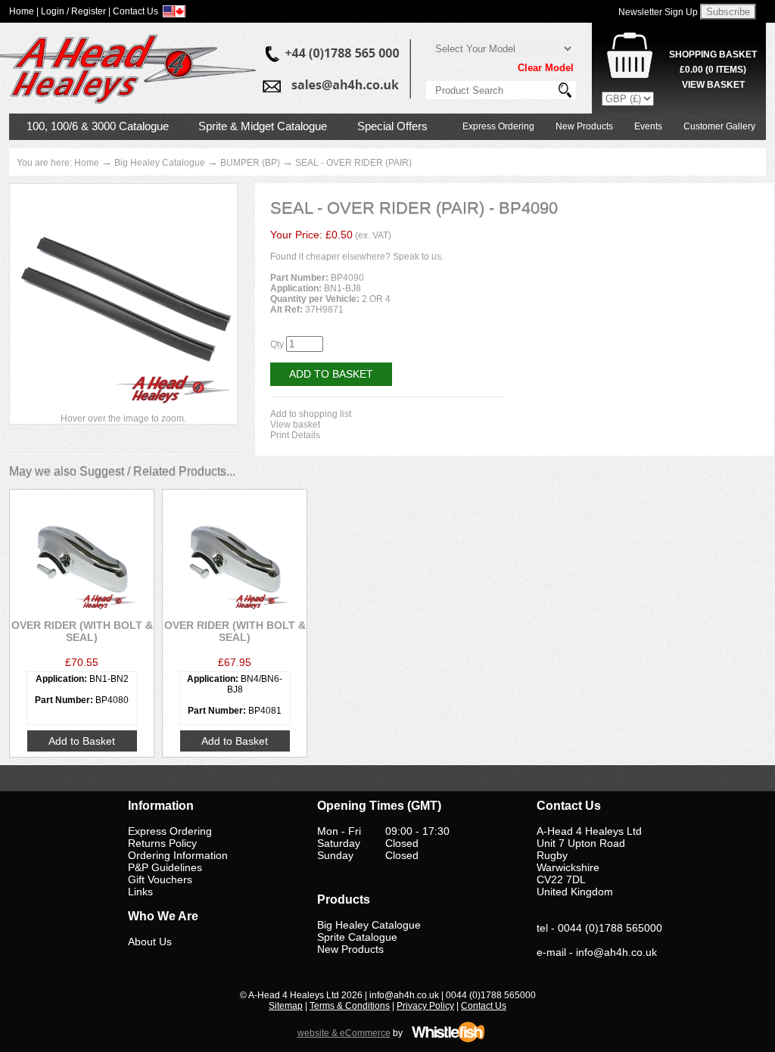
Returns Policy (162, 843)
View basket (295, 424)
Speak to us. (418, 256)
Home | (24, 11)
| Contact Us (133, 11)
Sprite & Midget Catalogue (262, 126)
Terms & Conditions (350, 1006)
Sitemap (286, 1006)
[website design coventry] (448, 1040)
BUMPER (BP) (250, 162)
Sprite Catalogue (357, 937)
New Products (584, 126)
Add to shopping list (310, 414)
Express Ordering (498, 126)
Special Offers (392, 126)
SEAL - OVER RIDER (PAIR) (353, 162)
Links (140, 891)
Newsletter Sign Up (658, 12)
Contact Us (483, 1006)
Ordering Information (178, 855)
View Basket (713, 84)
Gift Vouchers (160, 879)
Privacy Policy (425, 1006)
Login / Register (73, 11)
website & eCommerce (344, 1033)
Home (86, 162)
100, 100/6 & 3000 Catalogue (97, 126)
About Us (150, 941)
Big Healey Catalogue (159, 162)
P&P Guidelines (165, 867)
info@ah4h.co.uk (616, 952)
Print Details (295, 435)
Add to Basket (331, 374)
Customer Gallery (719, 126)
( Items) (713, 69)
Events (648, 126)
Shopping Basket (713, 54)
